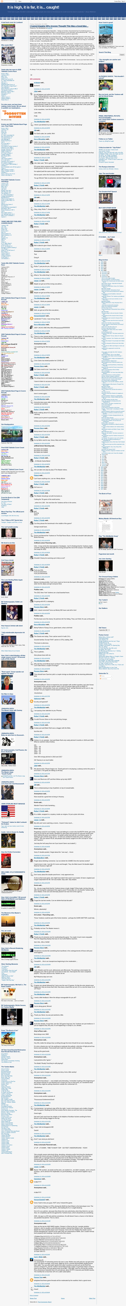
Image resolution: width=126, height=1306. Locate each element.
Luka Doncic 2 (5, 145)
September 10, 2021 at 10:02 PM (42, 931)
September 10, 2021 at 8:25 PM (42, 425)
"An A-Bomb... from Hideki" (8, 972)
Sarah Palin (102, 655)
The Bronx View (5, 1128)
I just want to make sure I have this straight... (112, 453)
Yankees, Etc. (5, 1150)
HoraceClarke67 (39, 316)
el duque (37, 82)
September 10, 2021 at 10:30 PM (42, 1054)
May (103, 459)
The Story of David (6, 504)
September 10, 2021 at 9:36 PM (42, 808)
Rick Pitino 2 (4, 251)
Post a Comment (34, 1295)
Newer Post (33, 1298)
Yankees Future (5, 1146)
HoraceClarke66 (106, 406)
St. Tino (3, 503)
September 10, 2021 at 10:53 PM (42, 1164)
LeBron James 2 (5, 97)
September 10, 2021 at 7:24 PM (42, 212)
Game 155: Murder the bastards (109, 306)
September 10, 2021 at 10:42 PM (42, 1133)
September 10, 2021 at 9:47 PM (42, 855)
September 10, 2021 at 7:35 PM (42, 269)
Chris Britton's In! (103, 640)
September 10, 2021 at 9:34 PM (42, 800)
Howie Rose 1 (5, 100)
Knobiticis (4, 505)
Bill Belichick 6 (5, 197)
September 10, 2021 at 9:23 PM (42, 763)
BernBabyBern (39, 858)
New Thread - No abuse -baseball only (111, 403)
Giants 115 (4, 229)
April (103, 461)
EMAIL (117, 592)
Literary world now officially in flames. (109, 169)
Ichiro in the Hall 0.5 (6, 175)
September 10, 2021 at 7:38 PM (42, 278)
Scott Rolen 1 (5, 257)
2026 (102, 262)
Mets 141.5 (4, 186)
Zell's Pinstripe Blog (6, 1153)
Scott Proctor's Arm (6, 1117)
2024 (102, 265)
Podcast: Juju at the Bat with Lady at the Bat (111, 152)
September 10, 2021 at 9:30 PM (42, 791)
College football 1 (6, 154)
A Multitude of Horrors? (107, 388)
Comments (104, 678)
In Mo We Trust (5, 1091)
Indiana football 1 (5, 98)
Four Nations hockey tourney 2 (9, 146)
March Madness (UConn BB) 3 (9, 88)
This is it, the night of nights (108, 278)
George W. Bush (5, 1056)
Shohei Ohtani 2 (5, 253)
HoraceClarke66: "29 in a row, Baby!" (111, 354)
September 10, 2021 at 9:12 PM (42, 713)
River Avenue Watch (6, 1114)
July (103, 456)
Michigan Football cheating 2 (9, 247)
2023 (102, 267)
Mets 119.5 (4, 228)
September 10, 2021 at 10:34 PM (42, 1090)
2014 (102, 477)
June (103, 457)
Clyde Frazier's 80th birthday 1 (9, 164)
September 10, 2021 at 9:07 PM (42, 696)
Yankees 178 (4, 129)
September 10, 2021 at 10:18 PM (42, 992)
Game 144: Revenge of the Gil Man (110, 369)
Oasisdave (37, 1179)
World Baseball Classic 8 (8, 84)
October (104, 275)
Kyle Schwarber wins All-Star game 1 (11, 167)
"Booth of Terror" (5, 977)
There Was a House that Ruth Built (108, 662)
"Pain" (3, 973)
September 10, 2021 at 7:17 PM (42, 157)
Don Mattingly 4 (5, 139)
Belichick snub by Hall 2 (7, 91)
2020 (102, 467)
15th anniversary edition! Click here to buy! (110, 232)
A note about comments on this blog (110, 407)
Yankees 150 (4, 225)
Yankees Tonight (5, 1149)
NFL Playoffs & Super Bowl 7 (9, 86)
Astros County (5, 1070)
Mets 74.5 (4, 76)
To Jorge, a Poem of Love (106, 663)
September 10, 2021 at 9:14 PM (42, 722)
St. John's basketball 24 (7, 80)
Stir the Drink (4, 1127)
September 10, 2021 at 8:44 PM (42, 622)
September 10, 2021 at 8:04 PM (42, 372)
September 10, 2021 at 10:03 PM (42, 955)
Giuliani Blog (4, 1089)
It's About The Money (7, 1092)
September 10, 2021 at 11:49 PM (42, 1185)
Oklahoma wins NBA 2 (7, 147)
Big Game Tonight (106, 288)
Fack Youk (4, 1085)
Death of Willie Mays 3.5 (7, 200)
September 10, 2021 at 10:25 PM (42, 1018)
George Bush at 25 (104, 642)
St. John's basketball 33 (7, 135)
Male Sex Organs (6, 1058)
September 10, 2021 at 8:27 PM (42, 455)
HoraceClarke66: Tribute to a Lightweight (112, 395)
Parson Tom (38, 1277)
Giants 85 (3, 132)
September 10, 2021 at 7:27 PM (42, 240)
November (104, 273)
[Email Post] (31, 74)
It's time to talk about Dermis (108, 328)
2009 (102, 485)
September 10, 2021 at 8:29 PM (42, 473)
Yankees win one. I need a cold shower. (111, 379)
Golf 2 (3, 211)
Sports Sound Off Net (7, 1123)
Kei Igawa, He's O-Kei (105, 649)
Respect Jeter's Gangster (8, 1111)
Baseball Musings (6, 1071)
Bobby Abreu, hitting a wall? (106, 637)
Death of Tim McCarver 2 (8, 250)
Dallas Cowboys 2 (6, 151)
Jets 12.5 (3, 82)
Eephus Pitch (4, 1084)
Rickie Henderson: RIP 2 (7, 210)
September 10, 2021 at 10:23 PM (42, 1009)
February (104, 464)
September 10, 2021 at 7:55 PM (42, 341)
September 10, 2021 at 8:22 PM (42, 407)
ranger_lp (37, 281)
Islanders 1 (4, 165)
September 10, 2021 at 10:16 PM (42, 980)
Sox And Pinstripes (6, 1120)
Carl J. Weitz (38, 1257)
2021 (102, 270)
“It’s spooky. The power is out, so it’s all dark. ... (113, 438)
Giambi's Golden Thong (105, 644)
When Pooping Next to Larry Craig (108, 667)
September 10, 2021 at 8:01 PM (42, 364)
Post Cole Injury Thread (107, 417)
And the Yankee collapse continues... (111, 376)
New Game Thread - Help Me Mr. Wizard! (112, 283)
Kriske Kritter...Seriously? (108, 423)
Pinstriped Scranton (6, 1106)
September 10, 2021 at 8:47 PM (42, 646)
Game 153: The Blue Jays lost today (111, 323)
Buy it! (100, 255)
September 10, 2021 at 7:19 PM (42, 183)
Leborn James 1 (5, 254)
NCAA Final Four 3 (6, 140)
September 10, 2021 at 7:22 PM (42, 195)
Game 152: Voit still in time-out (109, 326)
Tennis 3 (3, 242)
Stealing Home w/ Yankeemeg (9, 1125)
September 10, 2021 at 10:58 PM (42, 1176)
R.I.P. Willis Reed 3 (6, 243)
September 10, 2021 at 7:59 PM (42, 355)
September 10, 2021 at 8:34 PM (42, 518)
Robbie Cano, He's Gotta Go (106, 653)
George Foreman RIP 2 (7, 149)
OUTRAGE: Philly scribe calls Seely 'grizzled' (111, 154)
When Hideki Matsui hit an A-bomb (10, 651)
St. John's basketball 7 (7, 194)
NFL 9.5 (3, 236)
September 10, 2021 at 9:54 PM (42, 923)
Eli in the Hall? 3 (5, 143)
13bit (35, 91)
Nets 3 (3, 203)
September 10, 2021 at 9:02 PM (42, 679)
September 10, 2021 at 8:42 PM (42, 596)
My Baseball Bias (6, 1096)
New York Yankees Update (8, 1102)
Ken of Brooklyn (39, 139)
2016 (102, 474)
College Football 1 (6, 256)
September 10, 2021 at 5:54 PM (42, 89)
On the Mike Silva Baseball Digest (108, 156)
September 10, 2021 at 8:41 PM (42, 576)
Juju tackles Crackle (104, 151)
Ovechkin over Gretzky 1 (8, 161)
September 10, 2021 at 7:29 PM (42, 248)
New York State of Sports (8, 1100)
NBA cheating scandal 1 (7, 169)
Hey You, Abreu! (103, 646)
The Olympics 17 (5, 193)
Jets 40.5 (3, 134)
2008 (102, 487)
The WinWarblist (39, 121)
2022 (102, 268)
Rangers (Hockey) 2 (6, 150)
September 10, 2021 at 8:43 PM (42, 613)
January (104, 465)
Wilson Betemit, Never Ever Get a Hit (109, 669)
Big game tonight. (106, 301)
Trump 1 (3, 157)
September (105, 276)
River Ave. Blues (5, 1113)
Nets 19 (3, 232)
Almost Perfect (5, 1069)
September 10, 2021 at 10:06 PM (42, 964)
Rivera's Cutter (5, 1116)
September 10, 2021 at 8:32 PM (42, 506)
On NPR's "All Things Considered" (108, 155)
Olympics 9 (4, 83)
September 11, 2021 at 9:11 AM (42, 1275)
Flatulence (4, 1055)
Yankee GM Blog (5, 1135)
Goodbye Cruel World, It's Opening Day (109, 645)
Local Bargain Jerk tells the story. (10, 515)
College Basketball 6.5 (7, 196)
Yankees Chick (5, 1140)
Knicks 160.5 (4, 185)
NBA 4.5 (3, 239)
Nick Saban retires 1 (6, 212)
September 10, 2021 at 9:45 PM (42, 826)
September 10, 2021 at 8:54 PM (42, 658)
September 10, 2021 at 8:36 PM (42, 530)
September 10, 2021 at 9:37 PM (42, 817)
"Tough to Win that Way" (7, 980)
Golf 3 (3, 142)
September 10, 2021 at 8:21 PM (42, 396)
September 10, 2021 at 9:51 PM (42, 869)
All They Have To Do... (107, 307)
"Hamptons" (4, 974)
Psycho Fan (4, 1109)
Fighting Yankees (6, 1087)
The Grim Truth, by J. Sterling (107, 657)
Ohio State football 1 (6, 158)
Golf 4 (3, 240)
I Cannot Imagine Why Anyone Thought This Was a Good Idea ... (59, 26)
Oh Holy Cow (4, 1105)
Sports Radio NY (5, 1121)
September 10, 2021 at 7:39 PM (42, 287)
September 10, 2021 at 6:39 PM (42, 136)
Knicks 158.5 (4, 73)
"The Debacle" (5, 966)
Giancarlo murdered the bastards (110, 305)
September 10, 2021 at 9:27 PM (42, 773)
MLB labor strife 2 (6, 93)
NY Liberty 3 (4, 206)
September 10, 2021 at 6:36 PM (42, 128)
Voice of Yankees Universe (8, 1132)
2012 (102, 480)
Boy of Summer (5, 1074)
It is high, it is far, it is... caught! (33, 7)
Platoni (36, 475)
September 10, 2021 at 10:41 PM (42, 1121)
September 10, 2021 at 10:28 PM (42, 1037)
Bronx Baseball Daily (6, 1076)
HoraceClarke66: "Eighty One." (109, 360)
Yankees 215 (4, 183)
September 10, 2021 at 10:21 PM (42, 1000)
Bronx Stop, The (5, 1077)
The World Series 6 (6, 138)
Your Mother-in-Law (6, 1062)
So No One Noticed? (107, 404)
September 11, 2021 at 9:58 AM (42, 1292)
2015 (102, 475)
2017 (102, 472)
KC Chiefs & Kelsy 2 (6, 153)
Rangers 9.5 (4, 238)
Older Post (92, 1298)
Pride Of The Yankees (7, 1107)
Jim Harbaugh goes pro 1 (8, 214)
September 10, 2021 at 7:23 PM (42, 203)
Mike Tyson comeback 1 (7, 215)
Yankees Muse (5, 1147)
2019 (102, 469)
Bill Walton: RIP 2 (6, 208)
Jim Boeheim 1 (5, 258)
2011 (102, 482)
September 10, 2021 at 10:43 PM (42, 1142)
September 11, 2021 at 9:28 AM (42, 1283)
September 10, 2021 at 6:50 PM (42, 147)
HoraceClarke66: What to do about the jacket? (113, 411)
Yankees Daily (5, 1142)
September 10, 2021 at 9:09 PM (42, 705)
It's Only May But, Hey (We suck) (108, 648)
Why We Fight (105, 311)
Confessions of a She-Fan (8, 1081)
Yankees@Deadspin (6, 1152)
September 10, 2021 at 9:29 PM (42, 782)
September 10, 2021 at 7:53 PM (42, 331)
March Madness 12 (6, 235)
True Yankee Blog (6, 1129)
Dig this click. (5, 628)
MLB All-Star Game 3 (7, 204)
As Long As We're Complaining (109, 380)
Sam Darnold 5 (5, 87)
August (104, 454)
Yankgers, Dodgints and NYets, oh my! (11, 522)
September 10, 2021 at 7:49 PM (42, 322)
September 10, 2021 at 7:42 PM (42, 313)
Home (63, 1298)
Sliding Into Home (6, 1118)
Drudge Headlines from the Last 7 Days (109, 641)
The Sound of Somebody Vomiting (10, 1060)
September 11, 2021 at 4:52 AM (42, 1254)
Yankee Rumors (5, 1136)
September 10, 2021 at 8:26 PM (42, 443)
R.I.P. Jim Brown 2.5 (6, 246)
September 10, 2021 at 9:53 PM (42, 912)
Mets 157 (3, 131)
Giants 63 (3, 188)
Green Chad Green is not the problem (111, 374)
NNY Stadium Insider (7, 1099)
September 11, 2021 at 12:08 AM (42, 1197)
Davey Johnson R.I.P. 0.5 (8, 174)
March (103, 462)
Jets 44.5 (3, 189)
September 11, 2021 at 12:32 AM (42, 1221)
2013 (102, 479)
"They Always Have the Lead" (9, 970)
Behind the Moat (5, 1073)
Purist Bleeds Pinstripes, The (9, 1110)
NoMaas (3, 1103)
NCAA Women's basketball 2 (9, 207)
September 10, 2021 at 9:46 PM (42, 846)
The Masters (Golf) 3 (6, 90)
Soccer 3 (3, 201)
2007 (102, 489)
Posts (103, 676)
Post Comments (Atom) (45, 1302)
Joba (2, 507)
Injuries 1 (3, 217)
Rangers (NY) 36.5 (6, 190)
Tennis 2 (3, 95)
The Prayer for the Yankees (106, 659)
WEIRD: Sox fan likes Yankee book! (108, 149)
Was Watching (5, 1134)
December (104, 272)
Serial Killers (4, 1059)
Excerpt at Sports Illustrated (106, 162)
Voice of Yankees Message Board (10, 1131)
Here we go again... (106, 284)
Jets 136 (3, 227)
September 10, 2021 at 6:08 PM (42, 119)
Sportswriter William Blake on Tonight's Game (111, 656)
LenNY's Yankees (6, 1094)
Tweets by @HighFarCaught (106, 141)
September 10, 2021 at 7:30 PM (42, 260)
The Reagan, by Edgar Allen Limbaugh (109, 660)
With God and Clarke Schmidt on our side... (112, 377)
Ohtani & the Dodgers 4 (7, 199)
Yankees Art (4, 1139)
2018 (102, 470)
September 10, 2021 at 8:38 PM (42, 552)
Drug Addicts (4, 1054)
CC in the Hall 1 (5, 160)
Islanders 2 (4, 94)
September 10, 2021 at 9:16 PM (42, 734)
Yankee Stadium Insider (7, 1138)
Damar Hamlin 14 (6, 233)
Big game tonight (106, 386)
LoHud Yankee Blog (6, 1095)
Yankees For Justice (6, 1145)
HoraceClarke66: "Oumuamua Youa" (111, 290)
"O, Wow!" (4, 967)
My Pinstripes (5, 1098)
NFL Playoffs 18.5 (6, 192)
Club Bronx (4, 1080)
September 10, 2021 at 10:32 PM (42, 1066)
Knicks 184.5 (4, 128)
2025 (102, 263)
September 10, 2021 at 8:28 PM (42, 464)
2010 (102, 484)
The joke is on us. (106, 391)
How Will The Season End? (108, 449)
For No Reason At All (107, 332)
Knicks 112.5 (4, 231)
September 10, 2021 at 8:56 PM (42, 668)
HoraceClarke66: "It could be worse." (111, 279)
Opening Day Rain (103, 652)
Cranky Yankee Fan (6, 1082)
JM (35, 130)
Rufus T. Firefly (39, 160)
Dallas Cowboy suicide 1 (7, 171)
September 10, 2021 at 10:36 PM (42, 1102)
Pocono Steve (39, 366)
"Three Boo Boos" (6, 978)
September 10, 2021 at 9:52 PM (42, 895)
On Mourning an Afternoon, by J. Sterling (110, 651)
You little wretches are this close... (110, 399)
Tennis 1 (3, 168)
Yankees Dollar (5, 1143)
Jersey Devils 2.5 (6, 244)
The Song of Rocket (6, 501)
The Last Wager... (106, 371)
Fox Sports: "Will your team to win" (108, 158)
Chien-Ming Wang (103, 638)
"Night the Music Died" (7, 976)
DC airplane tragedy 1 (7, 163)
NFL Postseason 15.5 (7, 136)
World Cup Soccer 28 (7, 79)
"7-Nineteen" (4, 969)
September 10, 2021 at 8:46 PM (42, 631)
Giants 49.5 (4, 77)
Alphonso (37, 698)
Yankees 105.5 (5, 75)
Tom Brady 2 (4, 249)
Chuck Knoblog (5, 1078)
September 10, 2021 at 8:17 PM (42, 384)
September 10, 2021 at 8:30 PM (42, 481)
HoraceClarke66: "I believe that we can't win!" (113, 419)
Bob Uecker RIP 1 (6, 156)
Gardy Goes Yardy (6, 1088)
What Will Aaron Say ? (107, 431)
